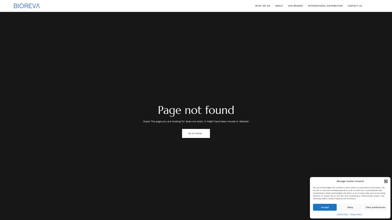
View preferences (375, 207)
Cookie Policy (343, 214)
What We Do (262, 5)
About (279, 5)
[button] (385, 181)
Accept (325, 207)
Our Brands (295, 5)
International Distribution (325, 5)
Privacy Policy (356, 214)
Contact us (355, 5)
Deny (350, 207)
